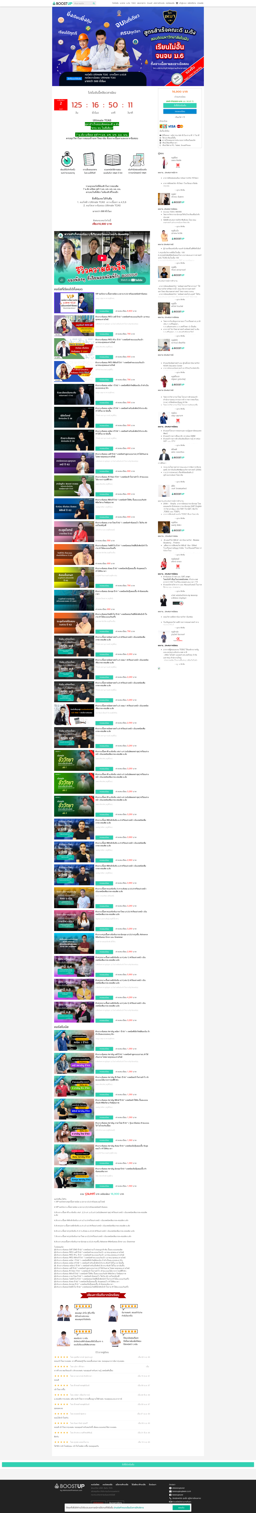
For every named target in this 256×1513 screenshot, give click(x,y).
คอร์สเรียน (95, 1484)
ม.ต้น (128, 3)
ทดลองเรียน (180, 111)
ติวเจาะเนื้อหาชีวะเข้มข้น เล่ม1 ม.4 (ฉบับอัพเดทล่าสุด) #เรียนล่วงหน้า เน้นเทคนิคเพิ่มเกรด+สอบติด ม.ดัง (122, 752)
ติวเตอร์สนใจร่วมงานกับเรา (181, 1501)
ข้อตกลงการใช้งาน (115, 1503)
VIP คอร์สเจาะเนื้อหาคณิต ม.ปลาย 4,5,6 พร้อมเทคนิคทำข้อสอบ (121, 293)
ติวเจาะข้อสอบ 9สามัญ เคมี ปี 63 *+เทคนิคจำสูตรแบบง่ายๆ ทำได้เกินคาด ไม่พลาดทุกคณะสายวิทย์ (121, 1055)
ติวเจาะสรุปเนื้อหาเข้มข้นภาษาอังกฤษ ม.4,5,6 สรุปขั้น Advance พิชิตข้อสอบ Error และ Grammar (121, 935)
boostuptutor (177, 1495)
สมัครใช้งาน (192, 3)
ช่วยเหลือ (200, 3)
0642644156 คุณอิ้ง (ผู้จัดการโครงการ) (186, 1498)
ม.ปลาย (122, 3)
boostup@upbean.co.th (181, 1491)
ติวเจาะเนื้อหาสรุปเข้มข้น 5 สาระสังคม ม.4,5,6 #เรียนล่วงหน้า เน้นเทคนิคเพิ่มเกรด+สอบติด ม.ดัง (120, 890)
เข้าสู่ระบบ (182, 3)
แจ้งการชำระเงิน (159, 3)
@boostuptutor (178, 1488)
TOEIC (133, 3)
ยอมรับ (181, 1508)
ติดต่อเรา (152, 1484)
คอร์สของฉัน (170, 3)
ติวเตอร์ (149, 3)
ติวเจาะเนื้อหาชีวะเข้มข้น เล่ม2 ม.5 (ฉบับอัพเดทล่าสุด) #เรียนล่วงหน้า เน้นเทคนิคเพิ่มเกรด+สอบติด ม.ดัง (122, 775)
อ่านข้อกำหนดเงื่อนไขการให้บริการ (129, 1507)
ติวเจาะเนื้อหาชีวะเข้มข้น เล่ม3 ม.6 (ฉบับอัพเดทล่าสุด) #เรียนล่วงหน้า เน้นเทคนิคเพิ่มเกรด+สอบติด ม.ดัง (122, 798)
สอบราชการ (141, 3)
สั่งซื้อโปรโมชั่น (180, 105)
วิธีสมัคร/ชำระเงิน (138, 1484)
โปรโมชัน (115, 3)
